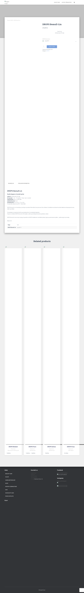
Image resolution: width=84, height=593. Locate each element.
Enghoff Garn (57, 2)
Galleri (7, 476)
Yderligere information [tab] (23, 183)
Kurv (6, 489)
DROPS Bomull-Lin (46, 39)
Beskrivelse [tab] (11, 183)
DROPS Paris (32, 446)
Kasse (6, 483)
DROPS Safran (51, 446)
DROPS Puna (71, 446)
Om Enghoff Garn (9, 492)
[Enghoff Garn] (7, 2)
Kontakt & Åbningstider (67, 2)
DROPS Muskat (13, 446)
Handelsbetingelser (10, 480)
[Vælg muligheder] (19, 453)
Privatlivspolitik (9, 496)
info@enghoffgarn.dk (38, 479)
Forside (8, 20)
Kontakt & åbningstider (11, 486)
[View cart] (77, 2)
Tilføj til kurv (52, 46)
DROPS (11, 20)
